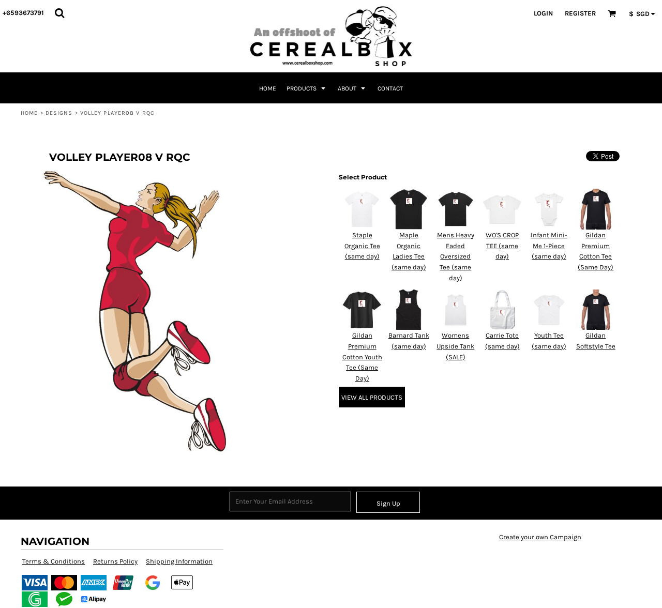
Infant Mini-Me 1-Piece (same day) (549, 246)
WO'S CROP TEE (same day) (502, 246)
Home (29, 113)
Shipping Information (179, 561)
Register (580, 13)
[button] (59, 13)
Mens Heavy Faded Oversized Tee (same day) (455, 256)
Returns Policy (115, 561)
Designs (59, 113)
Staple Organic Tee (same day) (362, 246)
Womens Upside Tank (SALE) (455, 346)
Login (543, 13)
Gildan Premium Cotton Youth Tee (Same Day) (362, 356)
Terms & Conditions (53, 561)
